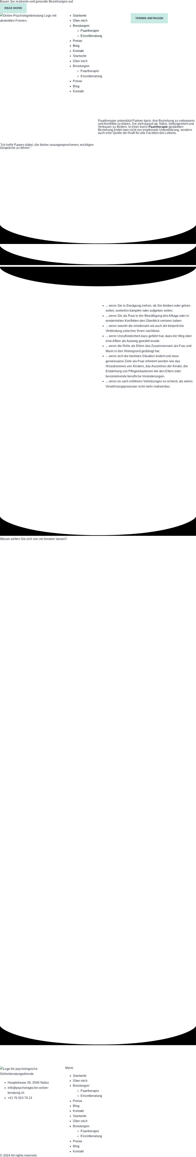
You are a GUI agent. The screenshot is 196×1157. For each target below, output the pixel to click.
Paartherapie (90, 30)
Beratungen (81, 25)
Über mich (80, 20)
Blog (76, 45)
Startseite (79, 15)
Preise (77, 40)
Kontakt (78, 51)
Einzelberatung (91, 35)
